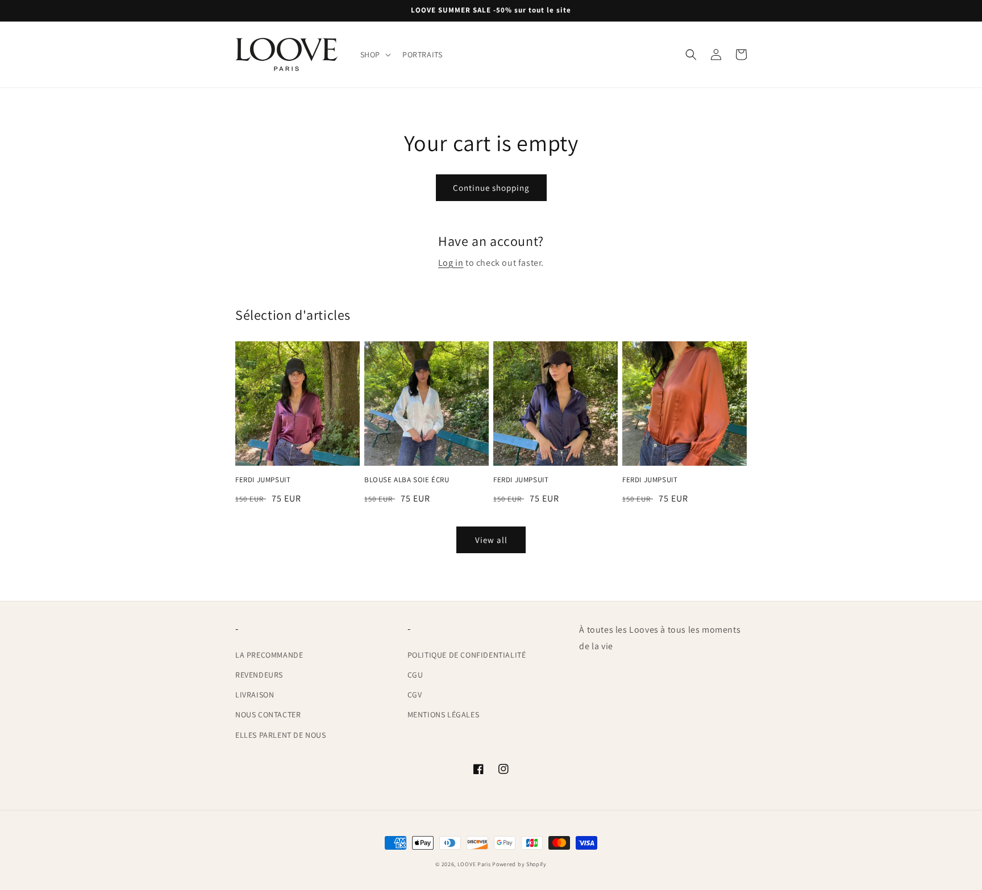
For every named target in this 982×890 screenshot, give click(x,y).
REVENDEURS (259, 675)
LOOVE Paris (474, 864)
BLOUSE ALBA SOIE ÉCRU (407, 479)
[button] (374, 54)
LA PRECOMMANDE (269, 655)
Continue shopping (491, 187)
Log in (451, 263)
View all (491, 539)
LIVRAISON (254, 695)
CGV (414, 695)
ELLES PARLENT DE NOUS (280, 735)
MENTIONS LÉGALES (443, 714)
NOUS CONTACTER (268, 714)
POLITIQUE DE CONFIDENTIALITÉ (466, 655)
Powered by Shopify (519, 864)
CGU (415, 675)
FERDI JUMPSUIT (262, 479)
